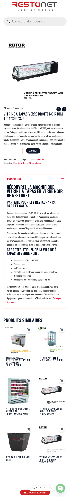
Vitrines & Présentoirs (13, 108)
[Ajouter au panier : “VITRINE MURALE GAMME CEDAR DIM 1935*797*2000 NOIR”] (28, 381)
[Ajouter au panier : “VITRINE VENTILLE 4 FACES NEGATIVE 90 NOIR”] (62, 330)
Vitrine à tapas (35, 163)
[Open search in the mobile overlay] (35, 21)
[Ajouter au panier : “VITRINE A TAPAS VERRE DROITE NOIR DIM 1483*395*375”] (62, 381)
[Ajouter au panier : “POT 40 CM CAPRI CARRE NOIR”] (28, 429)
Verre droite (23, 163)
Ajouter (33, 150)
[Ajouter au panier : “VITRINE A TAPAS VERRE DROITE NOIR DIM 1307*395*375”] (62, 429)
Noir (15, 163)
